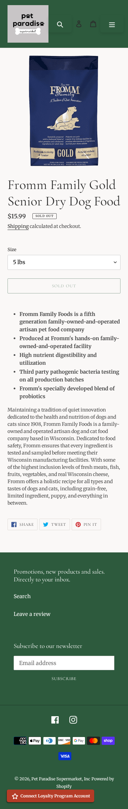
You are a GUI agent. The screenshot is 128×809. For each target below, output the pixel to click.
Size (12, 249)
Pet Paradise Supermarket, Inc (60, 778)
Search (22, 596)
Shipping (18, 226)
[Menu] (112, 23)
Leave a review (32, 614)
